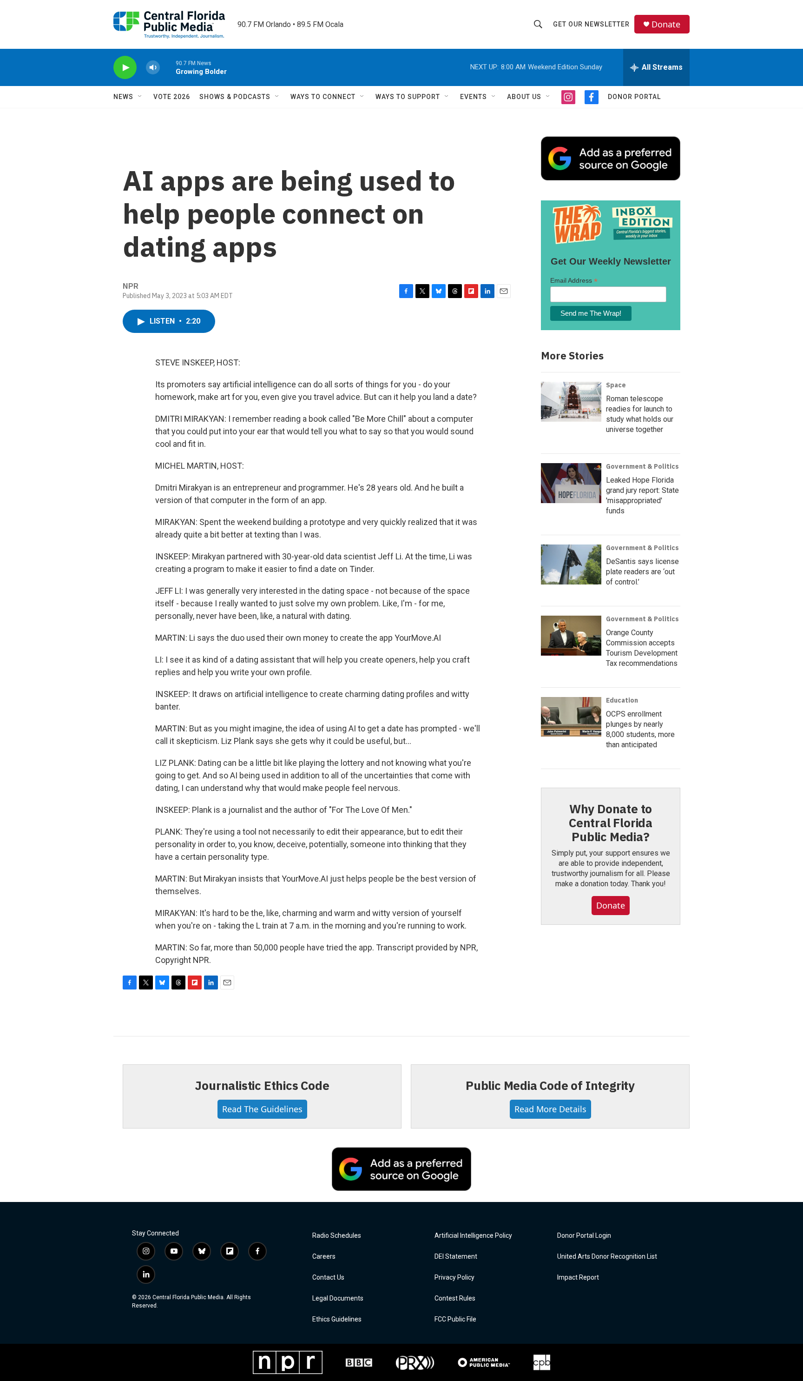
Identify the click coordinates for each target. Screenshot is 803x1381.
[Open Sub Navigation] (140, 96)
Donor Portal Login (584, 1235)
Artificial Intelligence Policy (473, 1235)
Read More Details (550, 1109)
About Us (524, 96)
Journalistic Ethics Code (262, 1085)
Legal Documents (337, 1298)
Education (622, 700)
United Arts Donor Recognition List (607, 1256)
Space (616, 385)
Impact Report (578, 1277)
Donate (666, 24)
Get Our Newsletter (591, 24)
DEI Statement (455, 1256)
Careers (324, 1256)
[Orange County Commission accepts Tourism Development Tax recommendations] (571, 636)
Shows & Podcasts (234, 96)
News (123, 96)
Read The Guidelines (262, 1109)
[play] (125, 67)
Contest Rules (454, 1298)
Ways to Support (407, 96)
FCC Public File (455, 1319)
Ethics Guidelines (337, 1319)
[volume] (153, 67)
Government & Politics (642, 466)
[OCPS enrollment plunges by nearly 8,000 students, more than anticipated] (571, 717)
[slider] (167, 67)
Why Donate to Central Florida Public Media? (610, 822)
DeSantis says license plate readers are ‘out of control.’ (642, 571)
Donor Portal (634, 96)
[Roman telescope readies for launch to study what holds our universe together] (571, 402)
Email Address (574, 280)
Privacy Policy (454, 1277)
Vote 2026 (171, 96)
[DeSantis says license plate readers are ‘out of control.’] (571, 564)
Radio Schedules (336, 1235)
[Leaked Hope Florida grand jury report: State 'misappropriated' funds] (571, 483)
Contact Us (328, 1277)
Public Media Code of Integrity (550, 1085)
